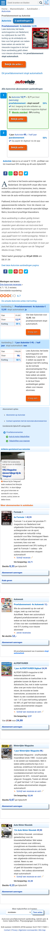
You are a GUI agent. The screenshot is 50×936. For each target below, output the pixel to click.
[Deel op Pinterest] (16, 173)
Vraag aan (32, 332)
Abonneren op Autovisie (15, 415)
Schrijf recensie (23, 557)
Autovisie (16, 20)
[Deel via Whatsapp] (10, 173)
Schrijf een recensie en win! (29, 712)
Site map (42, 930)
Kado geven (7, 580)
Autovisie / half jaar (23, 134)
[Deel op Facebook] (5, 173)
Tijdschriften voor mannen (19, 441)
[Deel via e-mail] (21, 173)
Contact (7, 930)
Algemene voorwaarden (28, 930)
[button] (3, 3)
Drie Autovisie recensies (10, 284)
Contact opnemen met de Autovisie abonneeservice (26, 421)
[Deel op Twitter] (26, 173)
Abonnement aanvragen (12, 573)
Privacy (14, 930)
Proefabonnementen (14, 432)
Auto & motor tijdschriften (19, 437)
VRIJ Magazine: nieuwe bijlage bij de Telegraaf (11, 473)
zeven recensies (24, 633)
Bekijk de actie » (14, 64)
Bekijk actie (17, 119)
